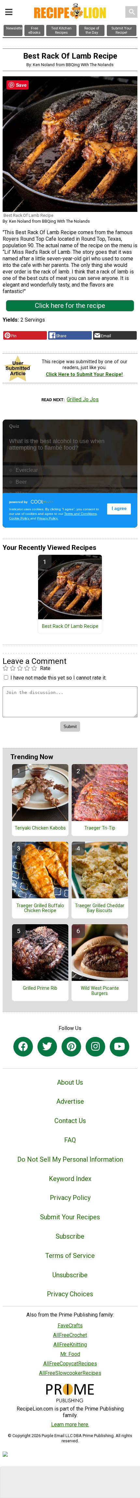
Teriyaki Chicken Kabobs (40, 828)
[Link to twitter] (47, 1047)
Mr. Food (70, 1354)
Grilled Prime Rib (40, 988)
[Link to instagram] (95, 1047)
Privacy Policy (70, 1198)
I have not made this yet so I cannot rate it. (58, 678)
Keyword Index (70, 1179)
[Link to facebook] (23, 1047)
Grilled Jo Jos (83, 399)
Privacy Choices (70, 1294)
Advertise (70, 1101)
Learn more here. (70, 1424)
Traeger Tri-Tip (99, 828)
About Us (70, 1082)
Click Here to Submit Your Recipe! (84, 374)
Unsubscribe (70, 1275)
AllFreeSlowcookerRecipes (70, 1373)
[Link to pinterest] (71, 1047)
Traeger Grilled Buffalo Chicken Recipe (40, 908)
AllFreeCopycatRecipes (70, 1363)
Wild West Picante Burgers (100, 991)
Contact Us (70, 1121)
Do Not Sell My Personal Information (70, 1159)
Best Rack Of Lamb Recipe (70, 626)
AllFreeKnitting (70, 1344)
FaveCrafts (70, 1325)
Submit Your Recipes (70, 1217)
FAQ (70, 1140)
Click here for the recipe (70, 305)
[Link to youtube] (119, 1047)
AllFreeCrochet (70, 1335)
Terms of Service (70, 1256)
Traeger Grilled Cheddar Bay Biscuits (99, 908)
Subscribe (70, 1236)
